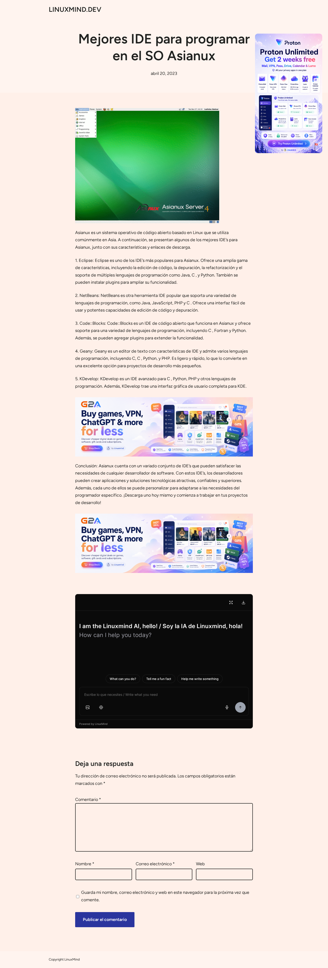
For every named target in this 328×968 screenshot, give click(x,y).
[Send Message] (240, 707)
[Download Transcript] (243, 602)
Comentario (88, 799)
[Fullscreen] (231, 602)
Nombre (84, 863)
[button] (87, 707)
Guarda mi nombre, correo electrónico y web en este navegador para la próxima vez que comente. (165, 896)
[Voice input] (227, 707)
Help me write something (200, 679)
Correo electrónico (155, 863)
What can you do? (123, 679)
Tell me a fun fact (158, 679)
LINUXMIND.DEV (75, 9)
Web (200, 863)
